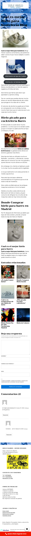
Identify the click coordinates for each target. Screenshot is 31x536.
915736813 (8, 475)
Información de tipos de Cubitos (15, 76)
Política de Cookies (8, 514)
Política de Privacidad (9, 512)
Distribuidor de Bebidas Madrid (16, 82)
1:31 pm (26, 428)
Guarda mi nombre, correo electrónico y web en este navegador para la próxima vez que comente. (14, 381)
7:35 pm (27, 408)
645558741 (9, 476)
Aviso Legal (6, 511)
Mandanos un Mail (8, 478)
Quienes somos (7, 515)
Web (2, 371)
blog (2, 14)
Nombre (4, 356)
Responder (5, 415)
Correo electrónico (7, 363)
